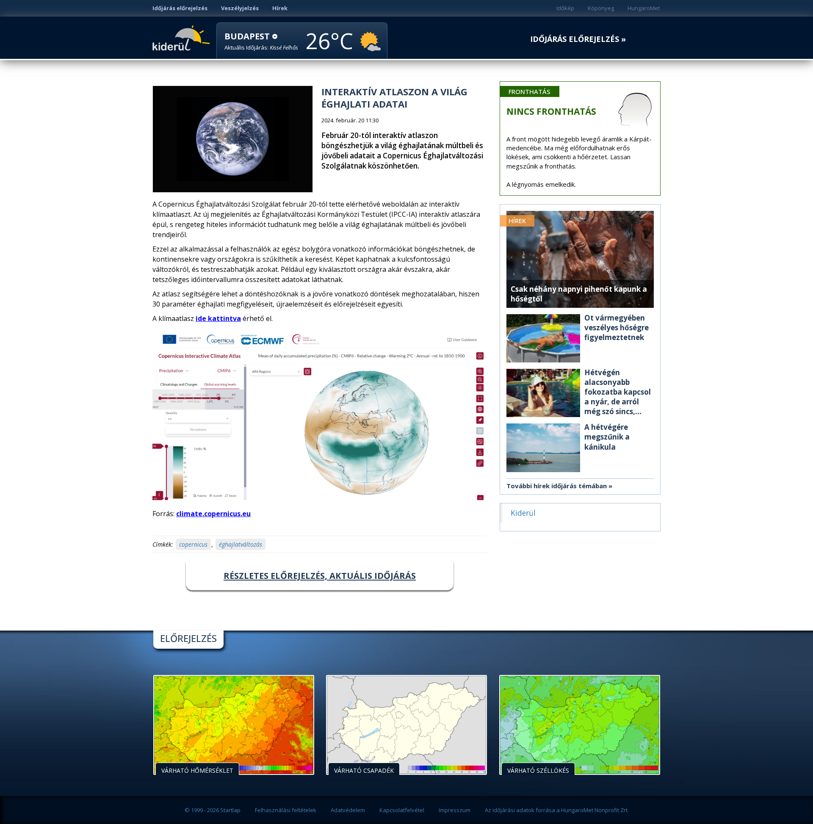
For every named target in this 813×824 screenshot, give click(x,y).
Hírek (280, 8)
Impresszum (454, 810)
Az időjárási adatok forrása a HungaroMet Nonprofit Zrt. (557, 810)
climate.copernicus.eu (213, 513)
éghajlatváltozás (240, 544)
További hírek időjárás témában (556, 485)
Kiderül (182, 37)
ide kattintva (218, 318)
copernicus (193, 544)
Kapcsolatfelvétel (401, 810)
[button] (261, 41)
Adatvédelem (348, 810)
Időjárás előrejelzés (179, 8)
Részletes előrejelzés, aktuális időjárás (320, 575)
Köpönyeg (601, 8)
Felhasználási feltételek (285, 810)
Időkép (565, 8)
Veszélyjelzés (240, 8)
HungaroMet (644, 8)
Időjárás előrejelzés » (578, 39)
